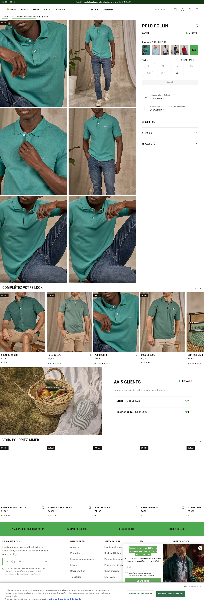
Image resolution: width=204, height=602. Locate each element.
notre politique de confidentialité (65, 599)
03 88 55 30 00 (8, 2)
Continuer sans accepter (192, 586)
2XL (40, 343)
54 (31, 501)
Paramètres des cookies (140, 593)
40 (14, 496)
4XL (14, 348)
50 (14, 501)
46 (40, 496)
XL (31, 344)
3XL (5, 348)
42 (23, 496)
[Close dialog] (200, 548)
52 (23, 501)
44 (31, 496)
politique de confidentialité (31, 574)
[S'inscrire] (46, 561)
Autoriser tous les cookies (170, 593)
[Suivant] (200, 289)
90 (192, 348)
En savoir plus (157, 98)
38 (5, 496)
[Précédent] (195, 289)
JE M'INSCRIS (143, 580)
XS (145, 343)
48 (5, 501)
